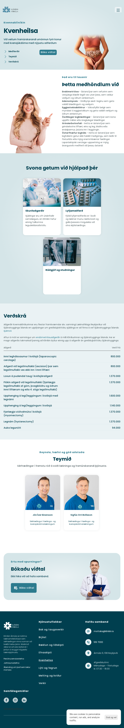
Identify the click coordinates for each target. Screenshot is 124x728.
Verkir (42, 683)
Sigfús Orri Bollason (81, 514)
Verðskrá (13, 61)
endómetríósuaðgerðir (48, 337)
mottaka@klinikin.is (104, 631)
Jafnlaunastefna (11, 663)
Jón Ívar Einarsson (43, 514)
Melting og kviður (50, 675)
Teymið (12, 56)
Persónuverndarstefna (14, 658)
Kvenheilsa (46, 660)
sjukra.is (8, 330)
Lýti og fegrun (48, 668)
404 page (20, 721)
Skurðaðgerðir (34, 210)
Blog (6, 721)
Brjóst (42, 637)
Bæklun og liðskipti (51, 645)
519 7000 (98, 642)
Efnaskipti (45, 652)
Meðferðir (14, 51)
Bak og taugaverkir (51, 629)
